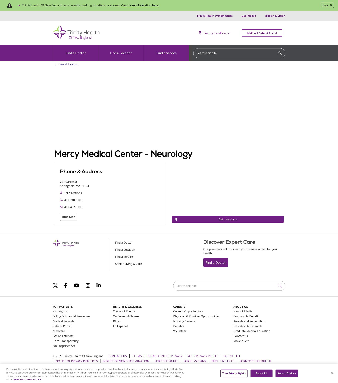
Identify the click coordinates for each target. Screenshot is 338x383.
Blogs (117, 321)
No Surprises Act (64, 346)
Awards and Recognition (249, 321)
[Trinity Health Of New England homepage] (76, 39)
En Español (120, 326)
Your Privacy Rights (203, 356)
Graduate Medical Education (251, 331)
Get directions (73, 193)
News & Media (242, 311)
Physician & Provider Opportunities (196, 316)
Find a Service (167, 53)
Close (325, 5)
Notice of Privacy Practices (77, 361)
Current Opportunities (188, 311)
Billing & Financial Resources (71, 316)
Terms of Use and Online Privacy (157, 356)
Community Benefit (246, 316)
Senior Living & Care (128, 264)
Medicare (59, 331)
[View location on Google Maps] (228, 182)
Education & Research (247, 326)
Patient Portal (62, 326)
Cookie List (232, 356)
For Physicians (195, 361)
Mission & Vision (275, 15)
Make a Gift (241, 341)
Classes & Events (124, 311)
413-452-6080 (73, 207)
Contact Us (240, 336)
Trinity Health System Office (215, 15)
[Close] (332, 373)
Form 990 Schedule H (255, 361)
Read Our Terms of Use (27, 379)
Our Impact (249, 15)
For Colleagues (166, 361)
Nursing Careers (184, 321)
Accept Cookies (286, 373)
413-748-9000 (73, 200)
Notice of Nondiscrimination (126, 361)
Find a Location (121, 53)
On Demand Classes (126, 316)
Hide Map (68, 217)
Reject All (261, 373)
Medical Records (63, 321)
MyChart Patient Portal (262, 33)
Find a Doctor (76, 53)
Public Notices (222, 361)
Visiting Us (60, 311)
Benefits (178, 326)
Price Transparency (66, 341)
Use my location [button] (214, 33)
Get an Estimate (63, 336)
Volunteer (179, 331)
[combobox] (239, 53)
